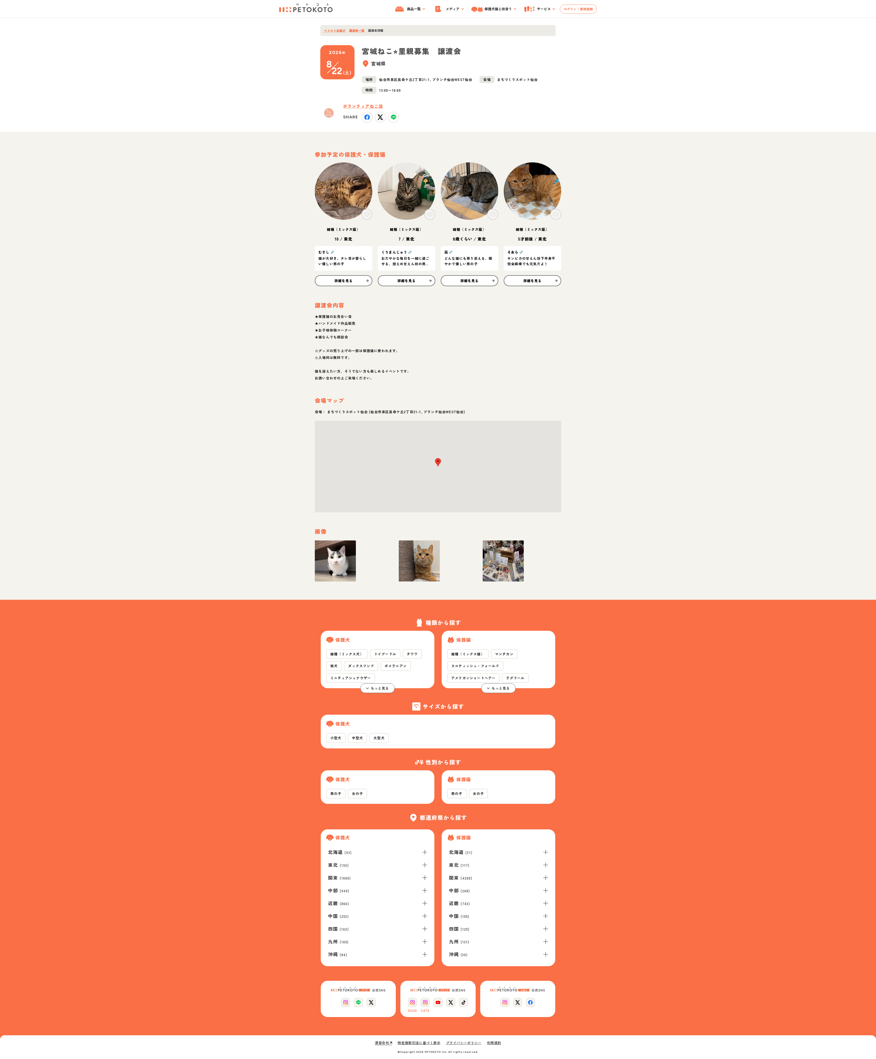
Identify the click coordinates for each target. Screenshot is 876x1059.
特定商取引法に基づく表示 (419, 1043)
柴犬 (334, 665)
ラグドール (515, 677)
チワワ (412, 653)
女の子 (357, 793)
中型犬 (357, 737)
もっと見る (380, 688)
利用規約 (494, 1043)
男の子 (336, 793)
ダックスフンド (361, 665)
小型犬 (336, 737)
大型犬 (379, 737)
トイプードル (385, 653)
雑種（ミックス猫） (468, 653)
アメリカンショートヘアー (473, 677)
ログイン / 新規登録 (578, 9)
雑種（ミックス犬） (347, 653)
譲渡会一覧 (357, 30)
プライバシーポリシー (464, 1043)
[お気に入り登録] (366, 214)
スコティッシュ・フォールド (475, 665)
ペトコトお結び (335, 30)
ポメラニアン (396, 665)
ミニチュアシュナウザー (350, 677)
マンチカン (504, 653)
